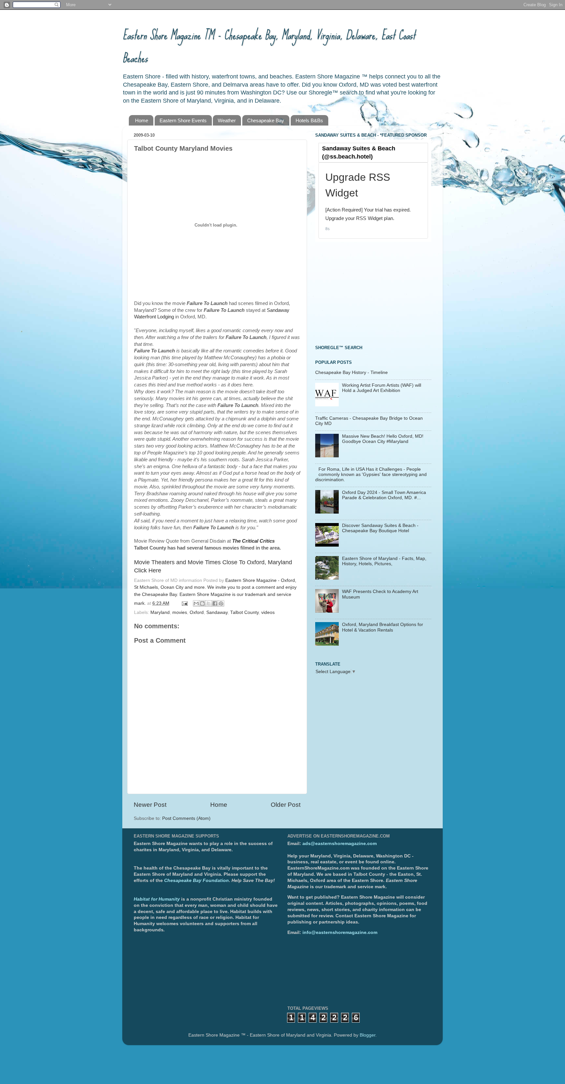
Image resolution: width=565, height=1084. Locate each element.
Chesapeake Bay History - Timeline (351, 372)
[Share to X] (208, 603)
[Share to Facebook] (215, 603)
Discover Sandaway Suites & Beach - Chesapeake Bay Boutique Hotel (380, 528)
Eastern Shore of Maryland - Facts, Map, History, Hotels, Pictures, (384, 561)
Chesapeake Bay (265, 120)
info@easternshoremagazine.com (339, 932)
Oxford (197, 612)
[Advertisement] (364, 292)
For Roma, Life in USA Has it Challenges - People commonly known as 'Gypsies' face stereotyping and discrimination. (371, 474)
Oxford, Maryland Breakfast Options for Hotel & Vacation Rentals (382, 627)
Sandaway (217, 612)
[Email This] (196, 603)
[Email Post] (184, 603)
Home (141, 120)
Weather (227, 120)
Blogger (367, 1035)
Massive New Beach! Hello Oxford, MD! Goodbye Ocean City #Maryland (382, 439)
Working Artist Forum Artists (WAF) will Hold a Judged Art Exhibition (381, 388)
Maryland (160, 612)
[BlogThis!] (202, 603)
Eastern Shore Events (183, 120)
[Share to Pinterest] (221, 603)
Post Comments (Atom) (186, 818)
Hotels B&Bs (309, 120)
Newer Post (150, 804)
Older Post (285, 804)
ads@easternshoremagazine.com (339, 843)
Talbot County (244, 612)
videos (268, 612)
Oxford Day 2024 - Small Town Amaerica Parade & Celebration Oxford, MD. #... (384, 495)
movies (179, 612)
